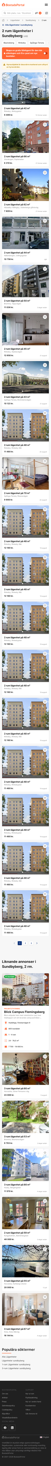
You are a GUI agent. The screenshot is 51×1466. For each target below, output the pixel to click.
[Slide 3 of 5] (25, 102)
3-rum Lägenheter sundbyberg (16, 1368)
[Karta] (46, 13)
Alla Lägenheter (9, 1356)
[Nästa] (37, 943)
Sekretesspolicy (8, 1405)
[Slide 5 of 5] (28, 102)
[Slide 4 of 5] (27, 102)
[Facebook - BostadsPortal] (5, 1428)
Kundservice (31, 1405)
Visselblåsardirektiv (10, 1418)
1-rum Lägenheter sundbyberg (16, 1364)
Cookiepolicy (7, 1410)
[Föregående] (14, 943)
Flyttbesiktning (32, 1398)
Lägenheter (15, 20)
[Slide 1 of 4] (23, 487)
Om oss (5, 1394)
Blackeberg (9, 43)
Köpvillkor (6, 1414)
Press (4, 1401)
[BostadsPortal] (13, 4)
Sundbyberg (31, 20)
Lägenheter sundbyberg (13, 1360)
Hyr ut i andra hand (33, 1401)
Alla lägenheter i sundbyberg (18, 25)
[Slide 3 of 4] (26, 487)
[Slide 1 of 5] (22, 102)
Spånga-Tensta (37, 43)
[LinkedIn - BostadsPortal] (12, 1428)
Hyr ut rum (30, 1394)
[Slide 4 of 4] (27, 487)
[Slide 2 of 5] (24, 102)
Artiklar (5, 1398)
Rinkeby (22, 43)
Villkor (28, 1410)
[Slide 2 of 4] (25, 487)
